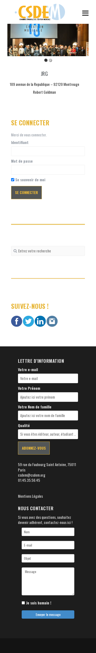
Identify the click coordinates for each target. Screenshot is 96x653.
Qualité (24, 425)
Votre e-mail (28, 369)
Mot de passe (22, 161)
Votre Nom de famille (34, 406)
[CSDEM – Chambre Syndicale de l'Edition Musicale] (40, 11)
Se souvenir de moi (29, 179)
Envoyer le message (48, 614)
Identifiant (20, 142)
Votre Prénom (29, 388)
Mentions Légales (30, 496)
